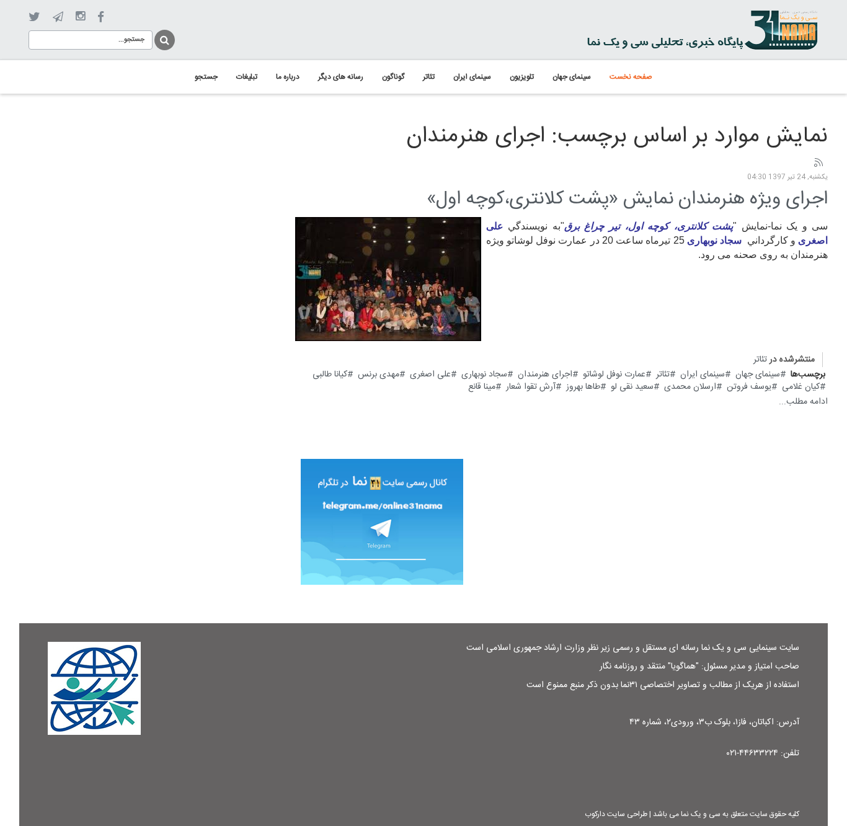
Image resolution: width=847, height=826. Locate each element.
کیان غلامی (801, 387)
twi (34, 17)
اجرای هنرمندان (545, 374)
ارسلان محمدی (690, 387)
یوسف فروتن (749, 387)
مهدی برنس (378, 374)
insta (80, 17)
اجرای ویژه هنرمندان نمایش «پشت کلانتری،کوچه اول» (627, 199)
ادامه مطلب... (803, 401)
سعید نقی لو (632, 387)
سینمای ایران (702, 374)
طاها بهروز (583, 387)
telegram (58, 16)
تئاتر (760, 359)
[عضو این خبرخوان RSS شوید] (818, 163)
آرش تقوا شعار (531, 387)
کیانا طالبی (330, 374)
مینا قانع (481, 387)
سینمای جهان (757, 374)
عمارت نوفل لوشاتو (614, 374)
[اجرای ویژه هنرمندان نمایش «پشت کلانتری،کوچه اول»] (388, 279)
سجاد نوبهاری (484, 374)
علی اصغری (430, 374)
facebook (100, 17)
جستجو (164, 38)
